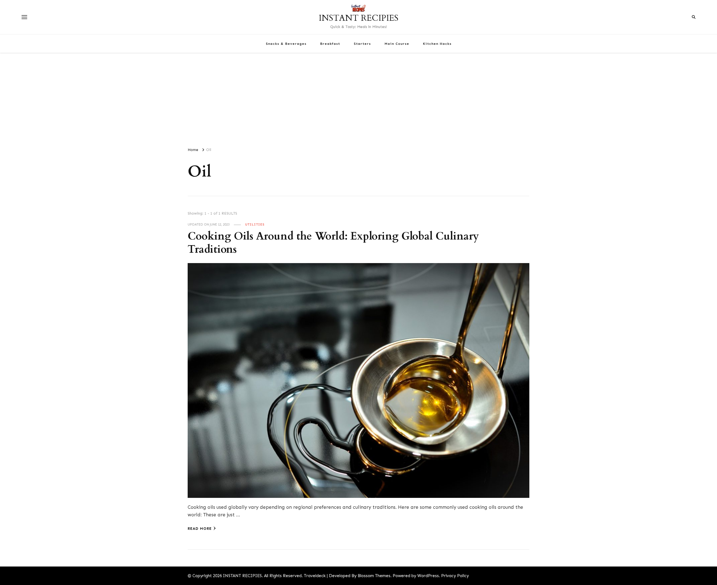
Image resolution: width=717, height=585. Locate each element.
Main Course (397, 43)
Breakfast (330, 43)
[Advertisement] (358, 97)
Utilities (255, 224)
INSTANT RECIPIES (358, 18)
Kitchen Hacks (437, 43)
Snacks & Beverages (286, 43)
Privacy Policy (455, 575)
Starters (362, 43)
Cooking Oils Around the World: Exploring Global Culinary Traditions (333, 243)
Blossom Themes (374, 575)
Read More (200, 528)
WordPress (428, 575)
